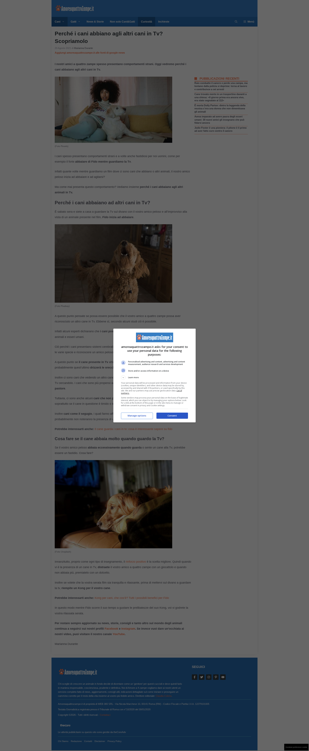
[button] (154, 377)
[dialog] (154, 375)
